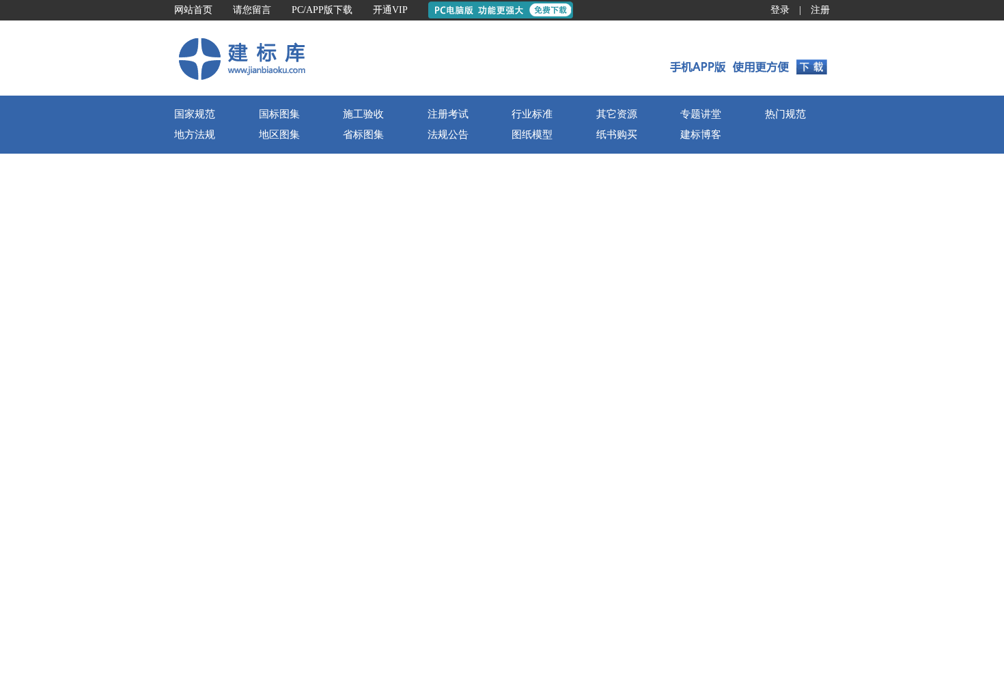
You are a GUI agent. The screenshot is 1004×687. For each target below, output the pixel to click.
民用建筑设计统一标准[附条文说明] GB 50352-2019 (772, 410)
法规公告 (448, 223)
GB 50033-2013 (345, 401)
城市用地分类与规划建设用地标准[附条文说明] (277, 513)
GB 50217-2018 (345, 541)
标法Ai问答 (605, 137)
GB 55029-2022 (581, 429)
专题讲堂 (700, 202)
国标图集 (279, 202)
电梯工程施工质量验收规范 (235, 651)
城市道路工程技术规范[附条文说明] (253, 373)
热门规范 (785, 202)
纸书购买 (616, 223)
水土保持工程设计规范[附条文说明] (488, 345)
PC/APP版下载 (322, 10)
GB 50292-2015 (581, 541)
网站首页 (193, 10)
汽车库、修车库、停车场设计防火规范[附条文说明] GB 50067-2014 (806, 438)
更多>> (617, 269)
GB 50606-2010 (581, 679)
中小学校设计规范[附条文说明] (243, 569)
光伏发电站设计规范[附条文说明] (483, 401)
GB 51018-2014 (581, 345)
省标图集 (363, 223)
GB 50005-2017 (345, 457)
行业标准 (532, 202)
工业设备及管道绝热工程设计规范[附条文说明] (277, 345)
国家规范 (194, 202)
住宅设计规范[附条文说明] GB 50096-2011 (753, 466)
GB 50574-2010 (581, 485)
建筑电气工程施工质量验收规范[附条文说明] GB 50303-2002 (792, 326)
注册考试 (448, 202)
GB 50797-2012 (581, 401)
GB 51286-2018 (345, 373)
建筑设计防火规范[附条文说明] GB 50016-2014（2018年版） (792, 354)
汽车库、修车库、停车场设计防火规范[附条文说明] (521, 317)
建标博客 (700, 223)
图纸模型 (532, 223)
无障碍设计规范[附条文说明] (238, 485)
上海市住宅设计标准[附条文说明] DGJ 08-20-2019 (769, 550)
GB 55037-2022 (581, 513)
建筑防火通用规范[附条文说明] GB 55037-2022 (763, 382)
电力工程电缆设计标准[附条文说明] (253, 541)
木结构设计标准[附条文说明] (238, 457)
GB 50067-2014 (581, 317)
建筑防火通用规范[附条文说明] (478, 513)
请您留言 (252, 10)
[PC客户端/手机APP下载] (749, 146)
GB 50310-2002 (345, 651)
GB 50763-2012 (345, 485)
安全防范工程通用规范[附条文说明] (488, 429)
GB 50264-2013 (345, 345)
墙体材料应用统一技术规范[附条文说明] (498, 485)
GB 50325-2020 (345, 429)
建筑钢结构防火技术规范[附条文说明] (493, 569)
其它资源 (616, 202)
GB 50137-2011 (345, 513)
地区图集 (279, 223)
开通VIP (390, 10)
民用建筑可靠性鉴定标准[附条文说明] (493, 541)
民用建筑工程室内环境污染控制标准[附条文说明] (281, 429)
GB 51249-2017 (581, 569)
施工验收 (363, 202)
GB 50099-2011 (345, 569)
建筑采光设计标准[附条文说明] (243, 401)
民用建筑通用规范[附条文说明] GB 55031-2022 (763, 522)
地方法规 (194, 223)
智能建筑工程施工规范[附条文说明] (488, 679)
